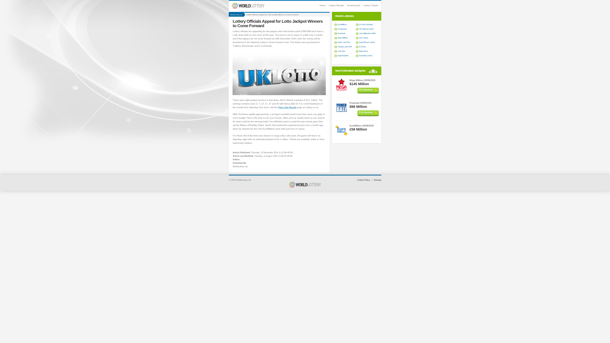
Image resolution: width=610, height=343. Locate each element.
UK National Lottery (366, 29)
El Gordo (362, 47)
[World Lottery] (248, 8)
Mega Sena (363, 51)
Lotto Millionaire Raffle (367, 33)
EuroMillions (342, 24)
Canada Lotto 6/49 (345, 47)
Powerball (341, 33)
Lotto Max (341, 51)
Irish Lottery (363, 38)
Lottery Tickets (370, 5)
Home (323, 5)
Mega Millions (343, 38)
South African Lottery (367, 42)
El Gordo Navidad (366, 24)
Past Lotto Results (287, 107)
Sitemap (377, 180)
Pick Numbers (366, 89)
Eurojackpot (342, 29)
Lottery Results (336, 5)
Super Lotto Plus (344, 42)
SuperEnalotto (343, 56)
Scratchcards (353, 5)
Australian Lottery (366, 56)
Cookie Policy (363, 180)
